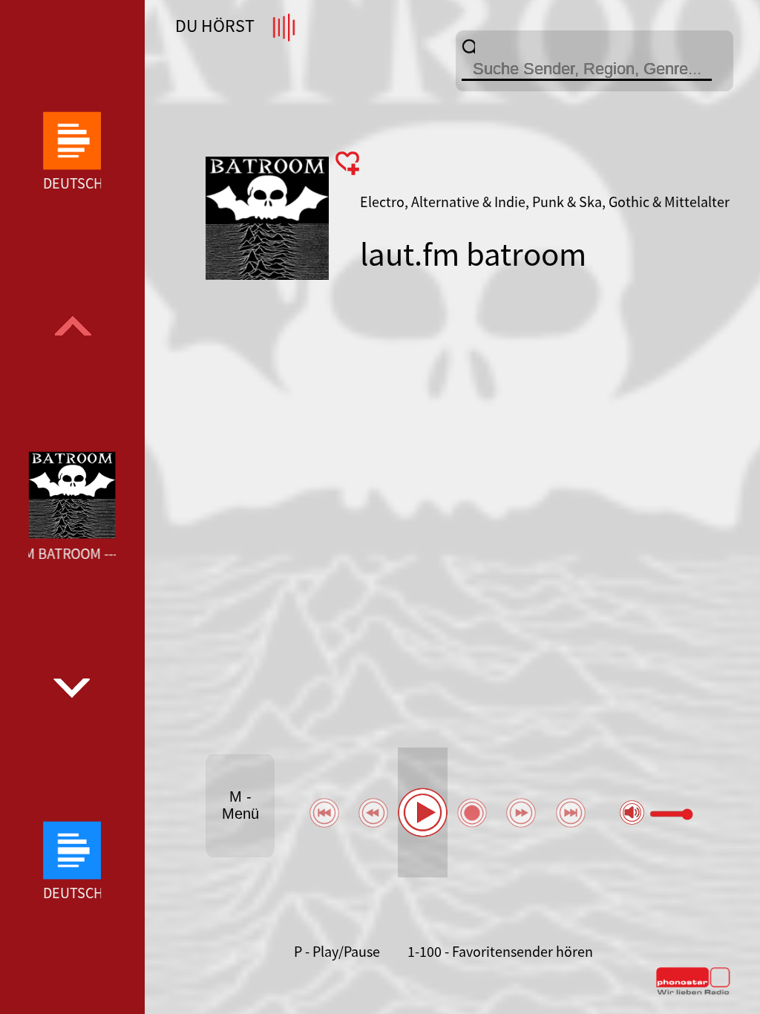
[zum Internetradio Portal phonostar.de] (693, 991)
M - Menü (240, 805)
